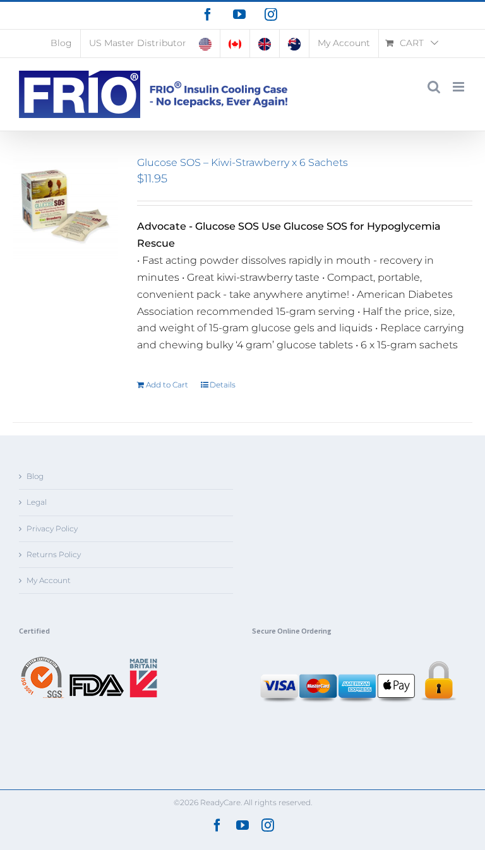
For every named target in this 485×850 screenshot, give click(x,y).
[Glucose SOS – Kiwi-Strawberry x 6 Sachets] (65, 209)
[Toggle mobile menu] (459, 86)
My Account (49, 580)
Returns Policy (54, 554)
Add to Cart (167, 384)
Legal (37, 502)
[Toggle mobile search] (434, 86)
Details (223, 384)
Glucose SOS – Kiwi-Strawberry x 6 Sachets (242, 162)
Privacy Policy (52, 528)
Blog (35, 476)
